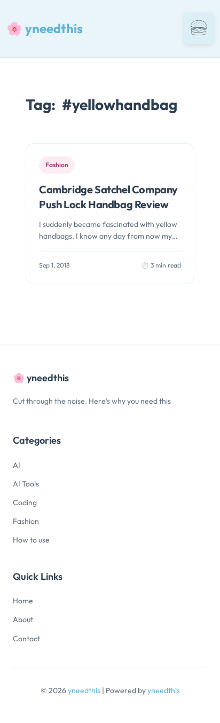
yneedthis (85, 690)
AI (16, 465)
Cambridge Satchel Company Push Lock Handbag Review (108, 197)
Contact (26, 638)
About (23, 619)
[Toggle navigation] (199, 28)
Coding (25, 502)
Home (23, 601)
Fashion (26, 521)
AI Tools (26, 484)
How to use (31, 540)
